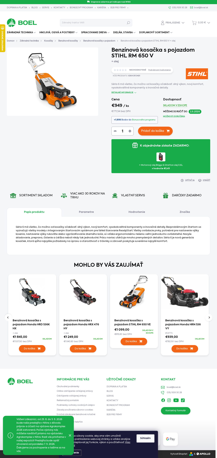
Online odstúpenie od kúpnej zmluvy (75, 391)
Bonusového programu (143, 120)
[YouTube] (176, 399)
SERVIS (45, 8)
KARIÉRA (101, 8)
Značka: (192, 84)
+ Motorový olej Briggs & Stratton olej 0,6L (161, 166)
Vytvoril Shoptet (178, 454)
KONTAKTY (59, 8)
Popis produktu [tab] (34, 212)
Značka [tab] (185, 212)
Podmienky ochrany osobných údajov (76, 405)
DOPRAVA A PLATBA (17, 8)
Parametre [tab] (86, 212)
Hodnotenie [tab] (137, 212)
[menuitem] (21, 32)
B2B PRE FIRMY (118, 8)
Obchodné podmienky (68, 387)
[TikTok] (183, 399)
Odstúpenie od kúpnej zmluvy (71, 396)
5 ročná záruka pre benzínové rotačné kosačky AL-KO (76, 415)
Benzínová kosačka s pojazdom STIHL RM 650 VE (132, 322)
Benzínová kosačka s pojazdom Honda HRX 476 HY (81, 324)
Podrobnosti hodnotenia (159, 70)
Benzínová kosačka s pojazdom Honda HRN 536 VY (183, 324)
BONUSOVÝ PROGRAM (81, 8)
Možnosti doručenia (174, 116)
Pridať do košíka (152, 131)
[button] (32, 339)
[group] (32, 315)
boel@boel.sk (174, 387)
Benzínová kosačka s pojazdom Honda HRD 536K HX (31, 324)
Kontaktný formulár (175, 411)
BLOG (34, 8)
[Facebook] (163, 399)
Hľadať (128, 23)
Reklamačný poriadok (68, 400)
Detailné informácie (122, 92)
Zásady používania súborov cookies (75, 410)
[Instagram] (169, 399)
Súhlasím (145, 438)
